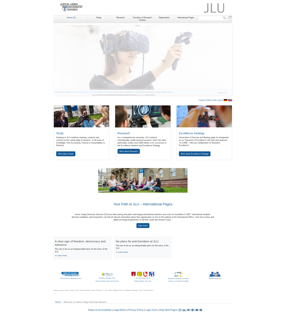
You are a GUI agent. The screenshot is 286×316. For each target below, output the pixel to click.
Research (120, 17)
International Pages (185, 17)
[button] (230, 17)
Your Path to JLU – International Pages (142, 204)
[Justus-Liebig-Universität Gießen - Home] (71, 7)
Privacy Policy (135, 310)
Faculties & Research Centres (142, 18)
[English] (230, 100)
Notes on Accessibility (100, 310)
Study (98, 17)
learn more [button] (142, 225)
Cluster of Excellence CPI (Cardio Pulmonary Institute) (120, 92)
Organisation (164, 17)
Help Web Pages (168, 310)
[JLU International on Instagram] (180, 310)
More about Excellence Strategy (195, 154)
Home (58, 302)
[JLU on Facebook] (201, 310)
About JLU (71, 17)
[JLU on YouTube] (197, 310)
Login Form (151, 310)
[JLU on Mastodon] (192, 310)
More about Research (128, 151)
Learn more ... (63, 255)
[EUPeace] (178, 274)
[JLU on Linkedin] (184, 310)
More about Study (65, 154)
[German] (225, 100)
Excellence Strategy (192, 133)
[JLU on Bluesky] (188, 310)
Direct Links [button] (212, 100)
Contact (202, 100)
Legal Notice (120, 310)
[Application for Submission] (81, 116)
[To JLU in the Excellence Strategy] (143, 60)
